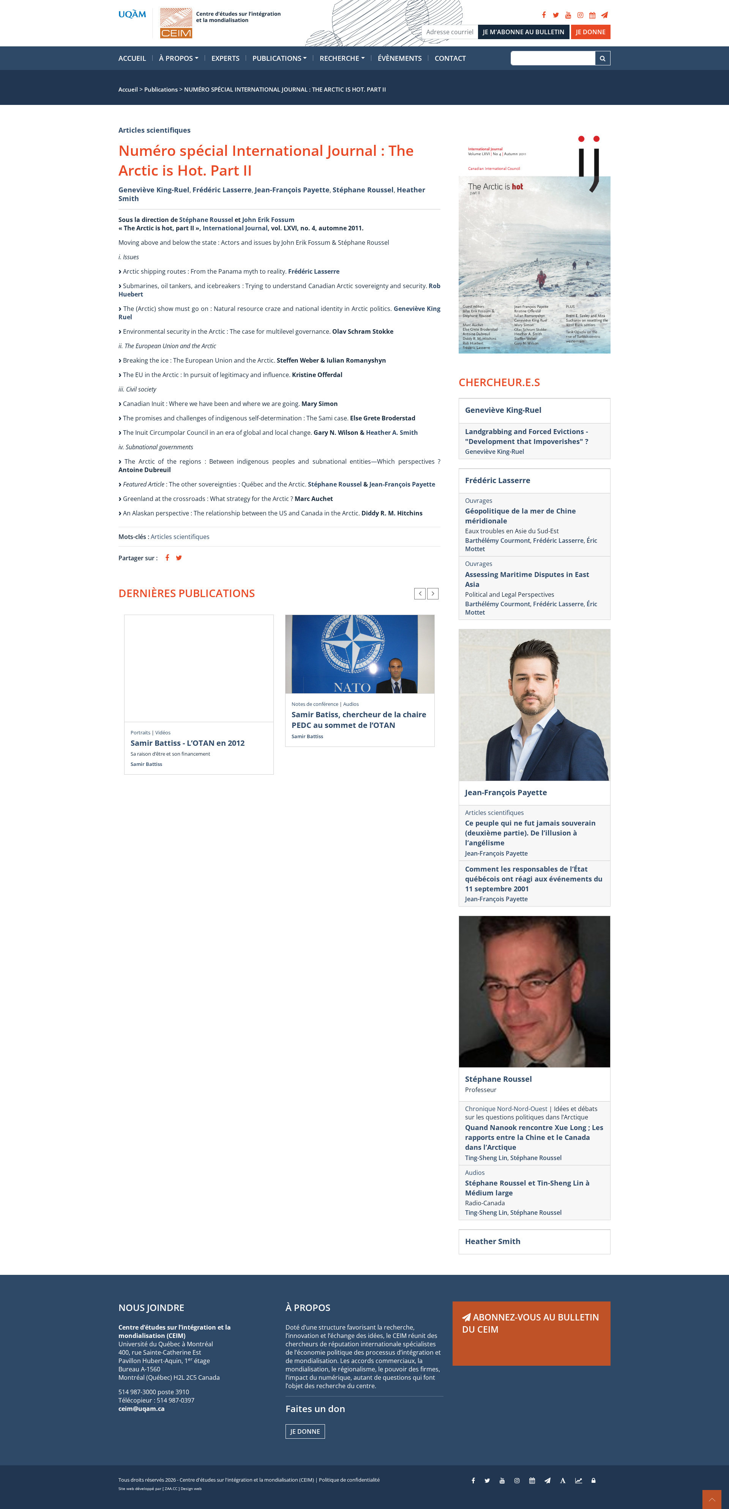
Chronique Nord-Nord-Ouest (506, 1109)
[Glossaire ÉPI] (563, 1480)
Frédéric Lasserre (222, 189)
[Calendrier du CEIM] (592, 15)
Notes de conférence (315, 704)
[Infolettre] (604, 15)
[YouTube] (568, 15)
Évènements (400, 58)
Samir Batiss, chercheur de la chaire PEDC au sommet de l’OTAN (359, 719)
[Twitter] (556, 15)
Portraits (140, 732)
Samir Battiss (146, 764)
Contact (450, 58)
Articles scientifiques (154, 130)
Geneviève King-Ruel (153, 189)
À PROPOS (308, 1307)
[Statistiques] (578, 1480)
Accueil (132, 58)
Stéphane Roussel (363, 189)
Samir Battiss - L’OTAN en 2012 (188, 743)
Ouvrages (478, 500)
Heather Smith (493, 1241)
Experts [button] (225, 58)
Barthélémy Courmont (497, 540)
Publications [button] (276, 58)
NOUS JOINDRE (151, 1307)
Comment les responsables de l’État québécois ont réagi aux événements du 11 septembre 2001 (534, 878)
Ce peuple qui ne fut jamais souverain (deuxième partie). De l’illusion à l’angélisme (530, 832)
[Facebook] (543, 15)
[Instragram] (517, 1480)
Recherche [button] (339, 58)
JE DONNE (591, 32)
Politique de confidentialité (349, 1479)
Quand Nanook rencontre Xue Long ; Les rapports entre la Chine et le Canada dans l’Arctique (534, 1137)
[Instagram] (580, 15)
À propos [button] (176, 58)
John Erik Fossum (268, 220)
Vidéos (162, 732)
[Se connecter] (593, 1480)
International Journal (235, 228)
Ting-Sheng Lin (486, 1158)
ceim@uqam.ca (141, 1408)
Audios (351, 704)
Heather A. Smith (392, 432)
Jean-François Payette (292, 189)
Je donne (305, 1431)
